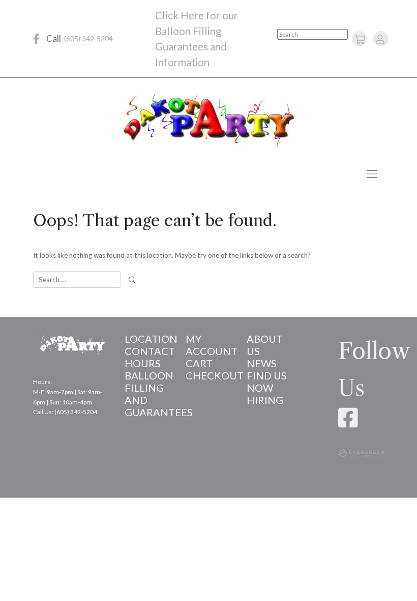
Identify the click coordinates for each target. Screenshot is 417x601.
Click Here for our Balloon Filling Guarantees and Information (196, 38)
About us (265, 345)
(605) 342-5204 (88, 39)
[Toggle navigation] (372, 174)
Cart (199, 363)
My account (208, 345)
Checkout (208, 375)
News (262, 363)
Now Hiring (265, 393)
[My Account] (380, 39)
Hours (143, 363)
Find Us (267, 375)
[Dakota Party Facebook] (36, 39)
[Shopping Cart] (359, 39)
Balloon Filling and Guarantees (147, 393)
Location (147, 339)
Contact (147, 351)
